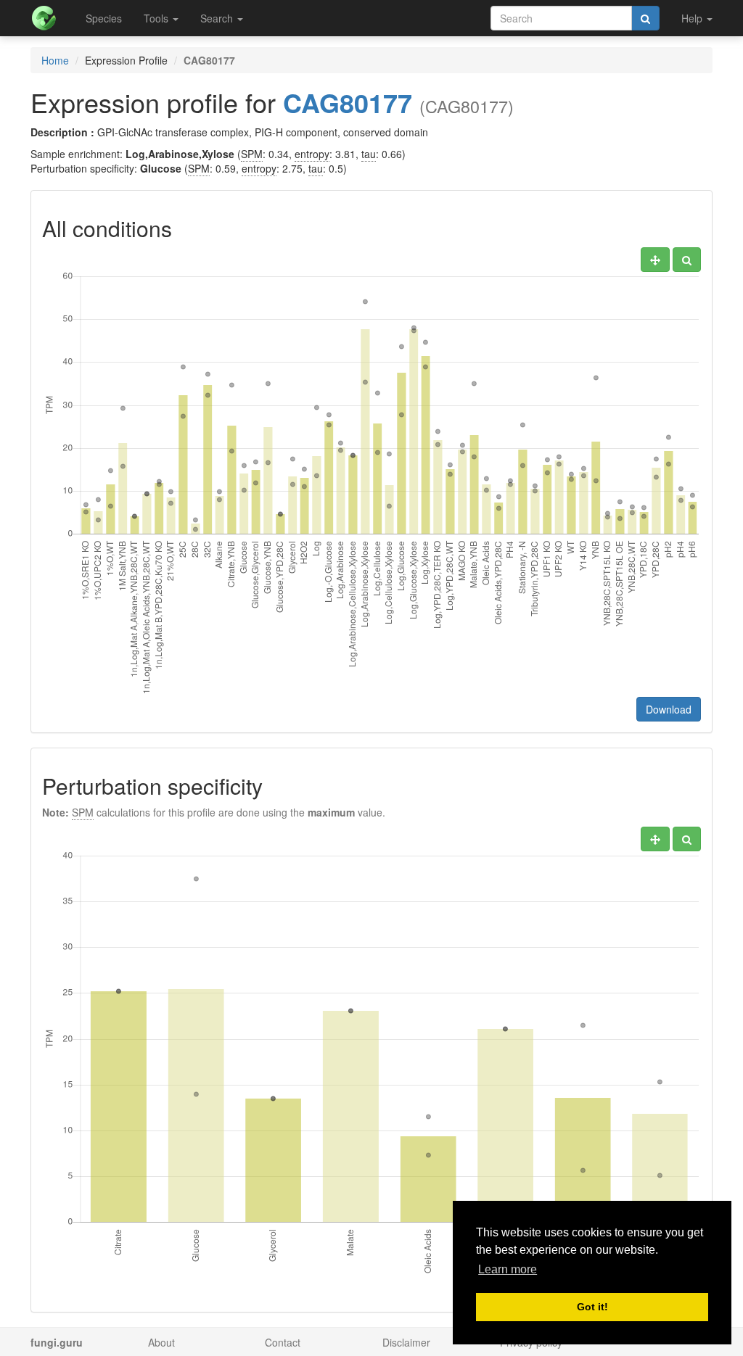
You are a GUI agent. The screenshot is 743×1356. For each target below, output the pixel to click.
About (161, 1342)
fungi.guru (56, 1342)
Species (104, 18)
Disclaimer (406, 1342)
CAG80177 (347, 102)
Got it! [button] (592, 1306)
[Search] (645, 18)
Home (55, 60)
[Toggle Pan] (655, 259)
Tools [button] (157, 18)
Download (668, 709)
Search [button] (218, 18)
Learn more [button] (507, 1269)
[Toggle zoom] (687, 259)
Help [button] (693, 18)
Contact (282, 1342)
